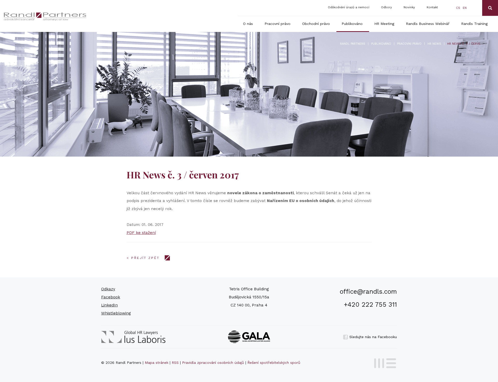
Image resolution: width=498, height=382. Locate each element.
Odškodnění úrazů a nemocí (348, 7)
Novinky (409, 7)
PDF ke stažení (141, 232)
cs (458, 8)
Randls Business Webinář (427, 24)
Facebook (110, 297)
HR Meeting (384, 24)
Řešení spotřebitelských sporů (273, 362)
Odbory (386, 7)
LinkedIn (109, 305)
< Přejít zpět (143, 258)
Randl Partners (352, 43)
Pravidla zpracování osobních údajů (213, 362)
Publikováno (352, 24)
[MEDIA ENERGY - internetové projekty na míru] (383, 362)
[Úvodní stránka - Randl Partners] (55, 16)
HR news (434, 43)
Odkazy (108, 289)
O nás (248, 24)
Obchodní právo (316, 24)
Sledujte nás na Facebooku (372, 337)
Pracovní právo (277, 24)
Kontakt (432, 7)
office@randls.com (368, 291)
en (465, 8)
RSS (175, 362)
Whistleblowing (116, 313)
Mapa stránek (156, 362)
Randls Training (474, 24)
